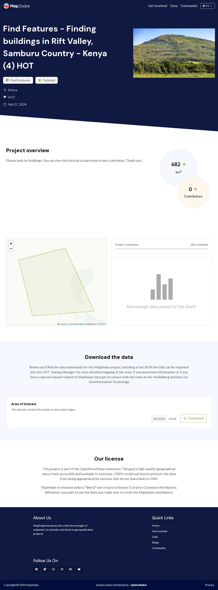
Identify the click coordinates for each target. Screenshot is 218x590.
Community (189, 6)
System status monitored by (112, 584)
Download (196, 418)
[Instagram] (53, 569)
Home (155, 525)
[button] (10, 243)
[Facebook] (36, 569)
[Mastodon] (45, 569)
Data (173, 6)
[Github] (62, 569)
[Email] (79, 569)
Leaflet (62, 323)
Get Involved (157, 6)
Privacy (209, 584)
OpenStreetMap (77, 323)
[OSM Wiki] (70, 569)
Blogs (155, 542)
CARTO (102, 323)
